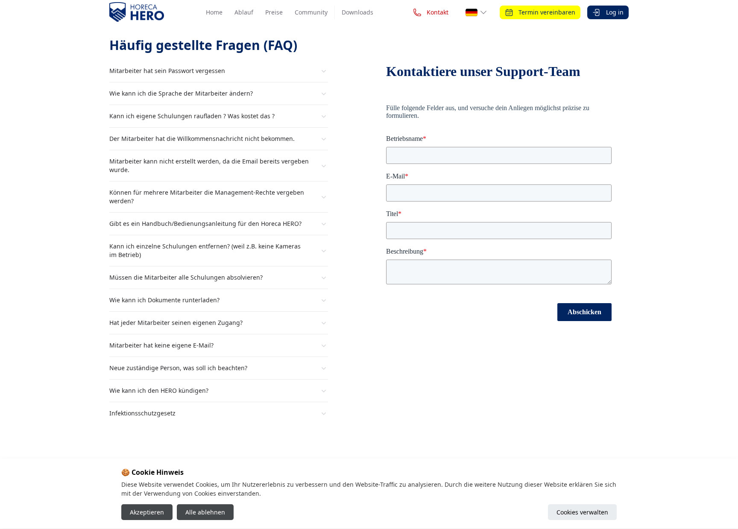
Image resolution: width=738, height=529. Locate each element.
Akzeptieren (147, 513)
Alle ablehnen (205, 513)
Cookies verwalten (582, 513)
